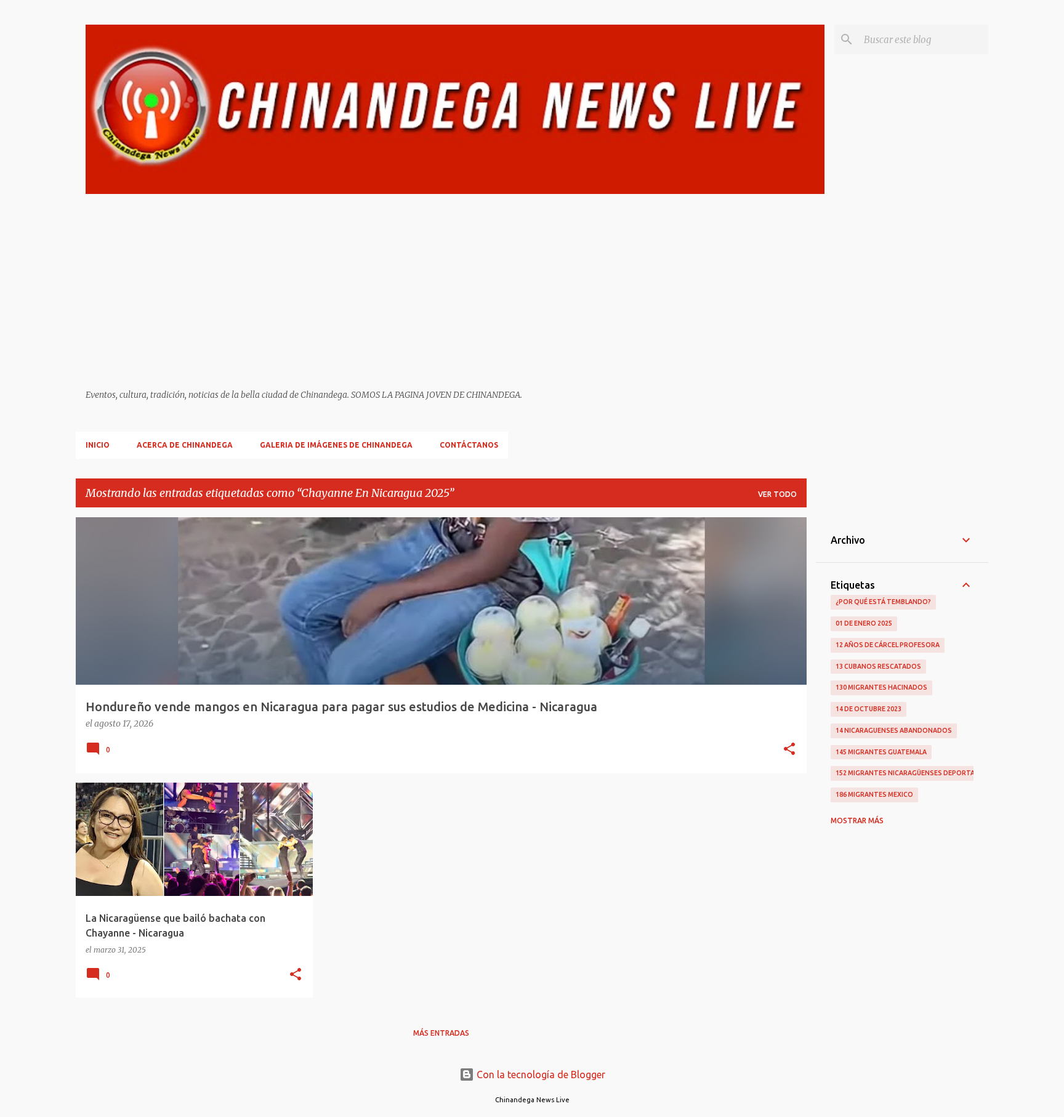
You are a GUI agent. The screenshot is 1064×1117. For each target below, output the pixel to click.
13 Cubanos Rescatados (878, 666)
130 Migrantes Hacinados (881, 687)
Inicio (98, 445)
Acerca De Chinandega (185, 445)
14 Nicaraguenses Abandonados (894, 730)
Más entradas (441, 1033)
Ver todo (777, 494)
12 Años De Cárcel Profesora (888, 644)
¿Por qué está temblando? (883, 601)
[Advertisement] (455, 292)
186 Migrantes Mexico (874, 794)
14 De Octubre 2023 (868, 708)
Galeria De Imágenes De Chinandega (336, 445)
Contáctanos (469, 445)
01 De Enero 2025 (864, 623)
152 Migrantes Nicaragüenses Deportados (912, 772)
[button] (789, 750)
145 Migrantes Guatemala (881, 752)
